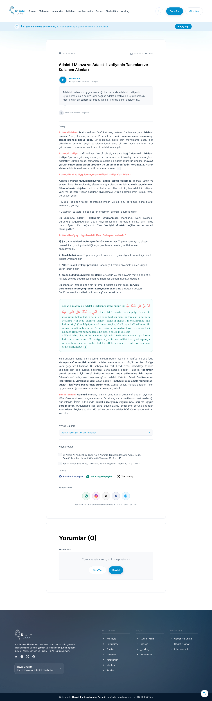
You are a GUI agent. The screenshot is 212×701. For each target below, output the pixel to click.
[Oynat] (62, 80)
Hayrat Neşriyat (182, 644)
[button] (90, 11)
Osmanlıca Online (183, 638)
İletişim (110, 670)
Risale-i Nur (112, 11)
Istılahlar (70, 11)
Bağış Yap (183, 26)
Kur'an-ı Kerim (147, 638)
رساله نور (125, 11)
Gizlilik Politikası (145, 697)
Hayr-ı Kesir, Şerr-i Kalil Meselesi (78, 432)
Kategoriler (58, 11)
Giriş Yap (194, 11)
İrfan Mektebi (181, 649)
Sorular (32, 11)
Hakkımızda (113, 644)
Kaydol (116, 570)
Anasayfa (111, 638)
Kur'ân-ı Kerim (85, 11)
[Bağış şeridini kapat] (196, 26)
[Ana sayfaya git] (17, 11)
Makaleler (44, 11)
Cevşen (99, 11)
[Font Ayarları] (204, 693)
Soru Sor (174, 11)
